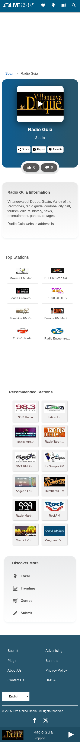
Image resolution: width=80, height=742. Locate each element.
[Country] (63, 6)
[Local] (53, 6)
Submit (12, 651)
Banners (51, 660)
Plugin (12, 660)
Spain (9, 73)
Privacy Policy (56, 670)
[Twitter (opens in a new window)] (46, 720)
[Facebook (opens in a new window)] (34, 720)
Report (41, 149)
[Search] (74, 6)
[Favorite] (43, 6)
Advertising (54, 651)
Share (25, 149)
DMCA (50, 680)
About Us (14, 670)
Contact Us (15, 680)
